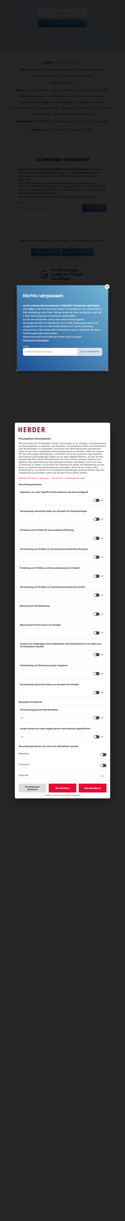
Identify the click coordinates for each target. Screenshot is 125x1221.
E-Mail (26, 346)
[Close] (107, 287)
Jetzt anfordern (89, 351)
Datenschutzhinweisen (36, 340)
